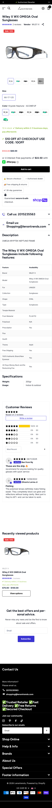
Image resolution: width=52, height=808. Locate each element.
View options (16, 593)
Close (26, 739)
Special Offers (12, 768)
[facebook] (16, 721)
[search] (9, 8)
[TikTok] (22, 720)
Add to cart (26, 169)
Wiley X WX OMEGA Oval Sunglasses (14, 573)
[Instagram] (3, 720)
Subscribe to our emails (13, 725)
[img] (20, 459)
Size (4, 91)
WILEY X (35, 24)
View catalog (3, 8)
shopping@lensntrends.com (19, 694)
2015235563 (12, 690)
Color (19, 106)
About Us (8, 761)
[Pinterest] (10, 720)
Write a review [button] (26, 418)
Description (10, 235)
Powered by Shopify (36, 783)
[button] (12, 426)
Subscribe (26, 639)
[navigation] (3, 2)
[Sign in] (43, 8)
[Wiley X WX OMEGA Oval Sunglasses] (16, 551)
